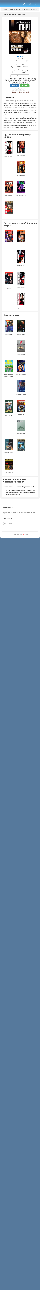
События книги (20, 76)
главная (5, 512)
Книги (11, 9)
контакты (15, 512)
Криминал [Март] (19, 9)
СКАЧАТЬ (15, 86)
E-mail (10, 523)
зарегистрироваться (13, 494)
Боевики (20, 56)
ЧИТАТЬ (25, 86)
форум (10, 512)
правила (28, 512)
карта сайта (22, 512)
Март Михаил (22, 59)
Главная (5, 9)
